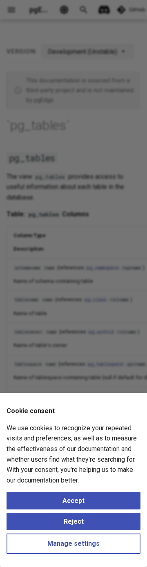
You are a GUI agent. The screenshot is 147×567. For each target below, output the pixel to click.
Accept (73, 501)
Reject (74, 521)
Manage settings (73, 543)
